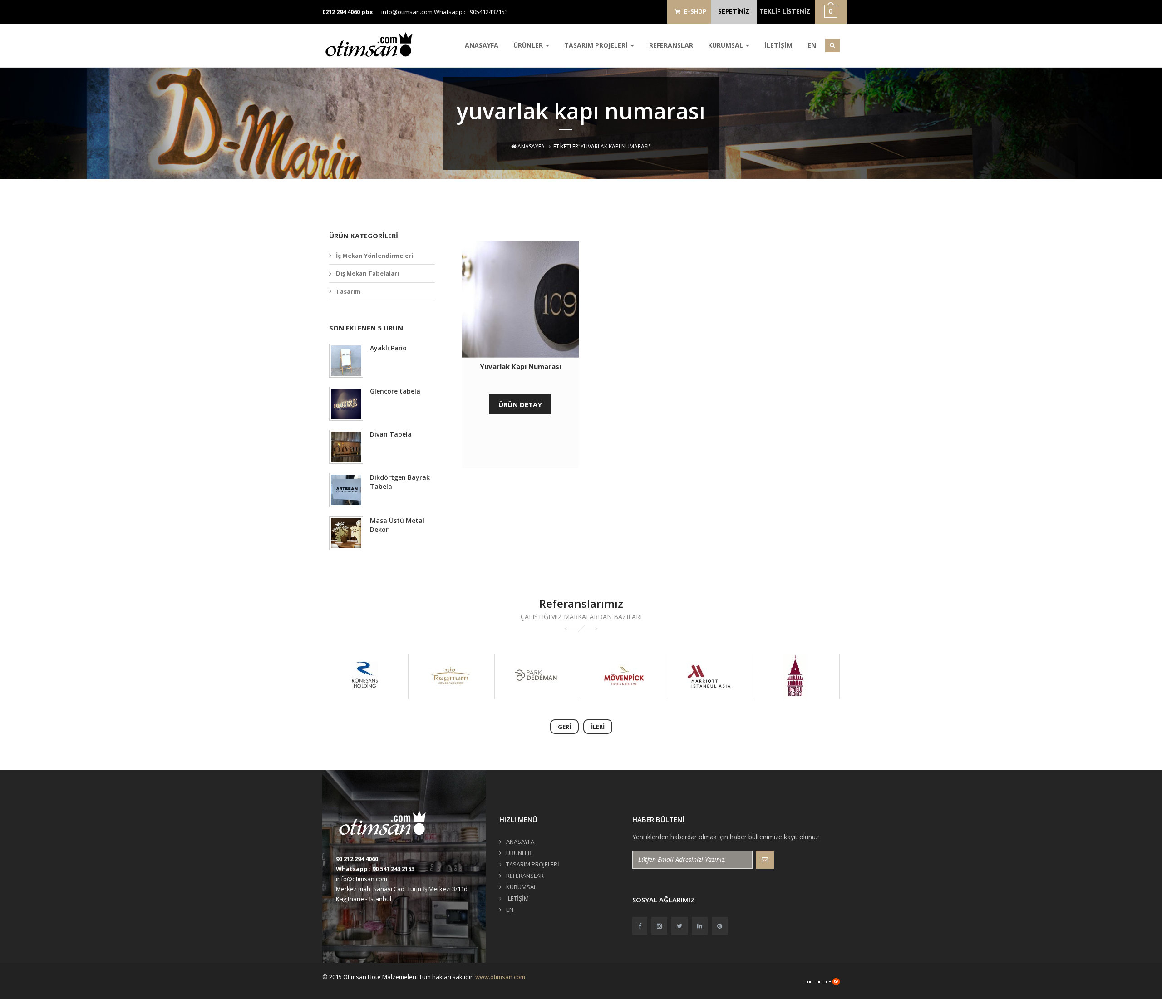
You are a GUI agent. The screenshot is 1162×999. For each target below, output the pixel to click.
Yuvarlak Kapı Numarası (520, 366)
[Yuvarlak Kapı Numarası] (520, 299)
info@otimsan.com (407, 12)
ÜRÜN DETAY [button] (520, 404)
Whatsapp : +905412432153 (471, 12)
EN (811, 45)
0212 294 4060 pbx (347, 12)
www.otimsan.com (500, 977)
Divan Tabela (391, 434)
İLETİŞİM (778, 45)
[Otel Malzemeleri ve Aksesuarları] (372, 44)
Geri (564, 727)
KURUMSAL (726, 45)
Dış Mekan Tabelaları (367, 273)
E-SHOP (693, 11)
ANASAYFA (481, 45)
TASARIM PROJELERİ (597, 45)
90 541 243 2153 (393, 869)
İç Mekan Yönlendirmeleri (374, 255)
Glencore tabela (395, 391)
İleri (598, 727)
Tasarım (348, 291)
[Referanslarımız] (364, 676)
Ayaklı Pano (388, 348)
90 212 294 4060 (357, 859)
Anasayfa (530, 146)
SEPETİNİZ (733, 11)
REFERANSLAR (671, 45)
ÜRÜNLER (529, 45)
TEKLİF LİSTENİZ (784, 11)
